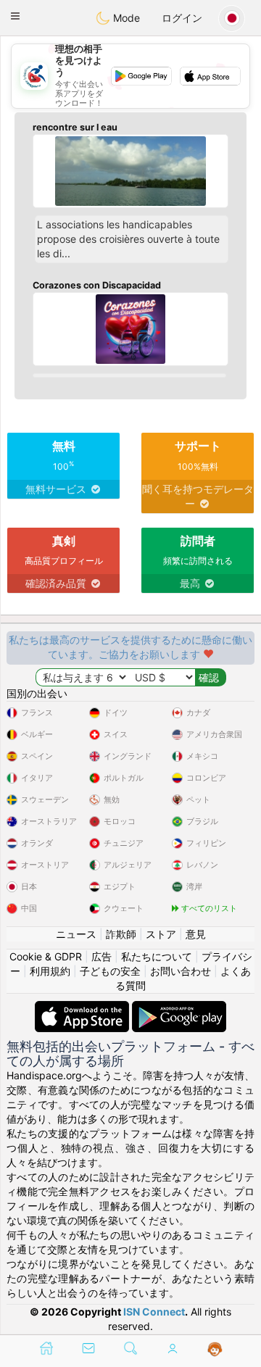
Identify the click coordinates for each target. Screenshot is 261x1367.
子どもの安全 (110, 971)
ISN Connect (154, 1311)
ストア (161, 934)
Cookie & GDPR (45, 956)
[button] (15, 16)
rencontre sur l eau (75, 127)
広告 (101, 956)
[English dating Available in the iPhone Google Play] (179, 1008)
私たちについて (156, 956)
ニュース (76, 934)
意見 (196, 934)
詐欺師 (121, 934)
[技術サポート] (215, 1349)
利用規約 (50, 971)
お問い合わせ (180, 971)
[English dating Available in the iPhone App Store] (83, 1008)
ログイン (182, 18)
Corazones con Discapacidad (97, 285)
